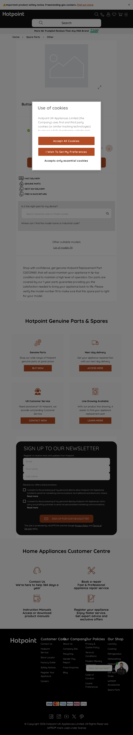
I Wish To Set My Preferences (66, 152)
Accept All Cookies (66, 141)
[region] (66, 135)
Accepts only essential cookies (66, 160)
